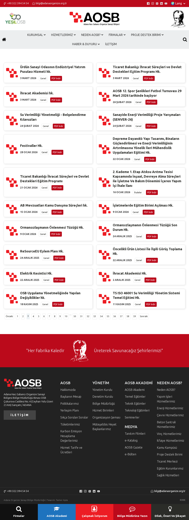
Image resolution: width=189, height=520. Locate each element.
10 (66, 316)
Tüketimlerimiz (70, 424)
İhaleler (138, 192)
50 (74, 316)
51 (81, 316)
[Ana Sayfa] (4, 39)
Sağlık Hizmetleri (168, 475)
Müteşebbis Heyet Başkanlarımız (104, 427)
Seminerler (132, 417)
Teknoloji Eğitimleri (137, 410)
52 (88, 316)
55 (108, 316)
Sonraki (144, 316)
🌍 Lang (176, 3)
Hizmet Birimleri (103, 410)
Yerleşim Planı (69, 410)
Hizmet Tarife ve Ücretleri (71, 450)
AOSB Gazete (133, 447)
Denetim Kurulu (102, 396)
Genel (43, 78)
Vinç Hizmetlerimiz (169, 433)
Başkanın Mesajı (70, 396)
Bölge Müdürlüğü (103, 403)
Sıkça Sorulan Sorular (74, 417)
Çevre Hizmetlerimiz (170, 415)
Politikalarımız (69, 403)
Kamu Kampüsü (167, 447)
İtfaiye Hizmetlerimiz (170, 440)
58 (128, 316)
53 (94, 316)
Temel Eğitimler (135, 396)
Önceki (9, 316)
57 (121, 316)
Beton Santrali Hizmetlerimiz (166, 424)
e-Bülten (130, 454)
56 (114, 316)
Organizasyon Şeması (106, 417)
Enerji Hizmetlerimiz (170, 408)
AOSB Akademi (135, 389)
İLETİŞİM (20, 415)
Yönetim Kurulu (102, 389)
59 (134, 316)
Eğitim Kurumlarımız (170, 468)
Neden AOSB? (166, 389)
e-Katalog (131, 440)
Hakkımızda (67, 389)
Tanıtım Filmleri (135, 433)
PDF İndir (56, 78)
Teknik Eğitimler (135, 403)
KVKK (182, 500)
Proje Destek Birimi (169, 454)
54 (101, 316)
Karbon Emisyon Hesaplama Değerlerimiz (71, 436)
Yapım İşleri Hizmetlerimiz (166, 399)
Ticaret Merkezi (167, 461)
